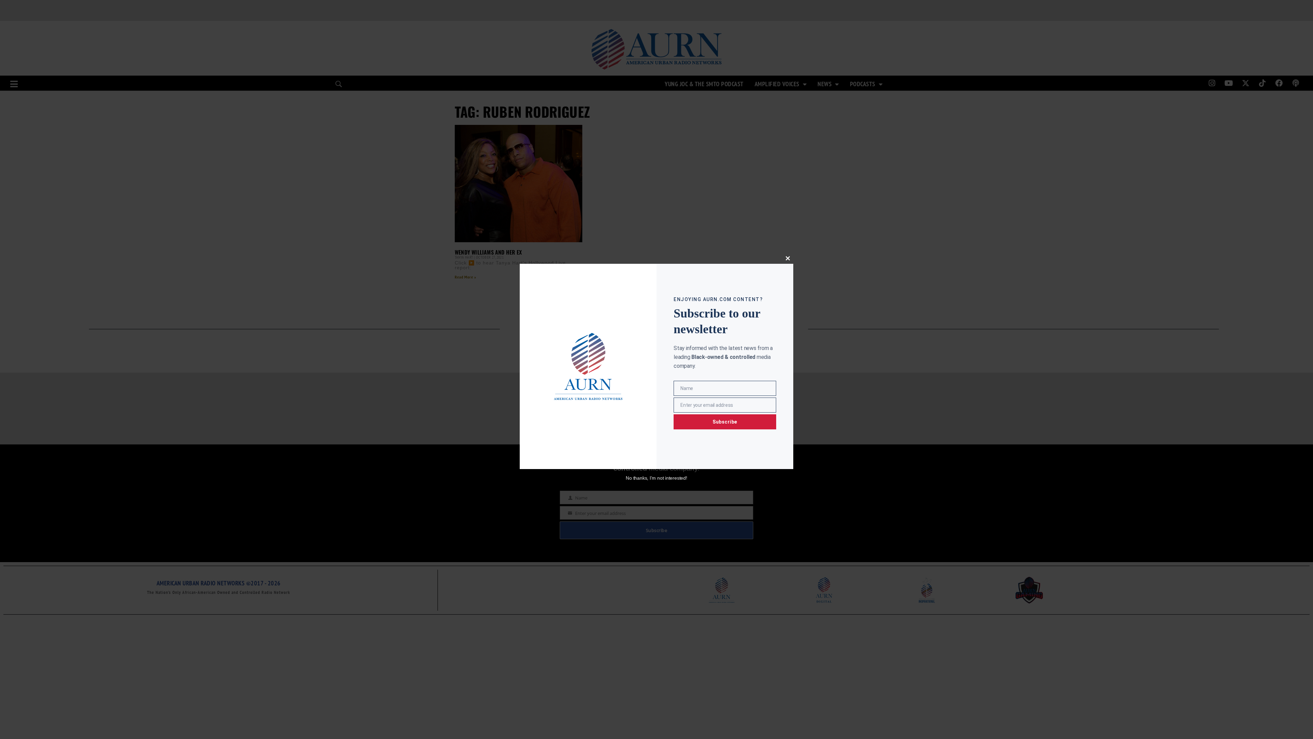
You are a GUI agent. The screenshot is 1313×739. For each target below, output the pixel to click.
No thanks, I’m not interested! (656, 478)
